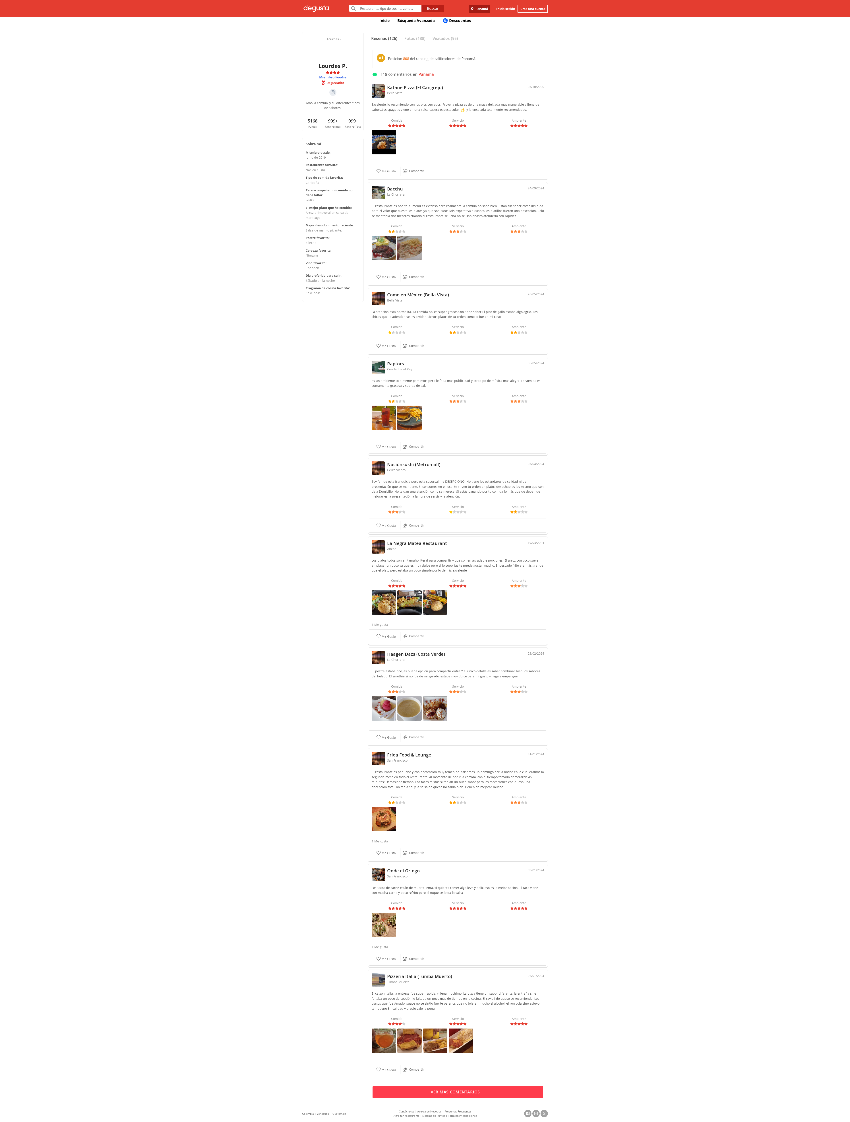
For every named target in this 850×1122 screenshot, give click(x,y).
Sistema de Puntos (433, 1116)
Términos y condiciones (462, 1116)
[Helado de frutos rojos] (384, 708)
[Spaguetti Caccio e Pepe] (409, 248)
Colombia (308, 1114)
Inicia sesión (505, 9)
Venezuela (323, 1114)
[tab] (384, 38)
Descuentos (457, 20)
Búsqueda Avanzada (416, 20)
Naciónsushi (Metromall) (413, 464)
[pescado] (409, 602)
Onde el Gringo (403, 871)
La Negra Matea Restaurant (417, 543)
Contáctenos (406, 1111)
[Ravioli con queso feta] (409, 1040)
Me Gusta (388, 171)
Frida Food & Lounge (409, 755)
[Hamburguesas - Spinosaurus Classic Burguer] (409, 417)
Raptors (395, 364)
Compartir (416, 171)
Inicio (384, 20)
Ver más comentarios (456, 1092)
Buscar (433, 8)
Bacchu (395, 189)
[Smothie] (409, 708)
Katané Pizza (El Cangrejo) (415, 87)
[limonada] (384, 417)
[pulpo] (384, 602)
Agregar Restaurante (406, 1116)
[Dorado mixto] (384, 819)
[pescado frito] (435, 602)
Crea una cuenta (532, 9)
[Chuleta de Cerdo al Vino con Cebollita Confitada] (384, 248)
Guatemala (339, 1114)
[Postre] (435, 708)
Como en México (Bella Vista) (418, 295)
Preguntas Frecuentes (457, 1111)
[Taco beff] (384, 924)
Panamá (481, 9)
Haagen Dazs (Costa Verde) (416, 654)
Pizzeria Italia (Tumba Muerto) (419, 976)
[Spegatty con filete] (461, 1040)
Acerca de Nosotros (429, 1111)
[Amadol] (384, 1040)
